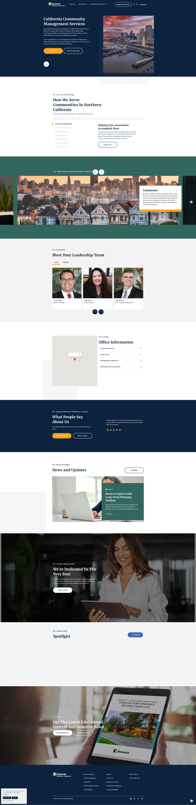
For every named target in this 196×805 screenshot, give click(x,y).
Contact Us (109, 778)
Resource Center (89, 774)
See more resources (83, 733)
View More (134, 470)
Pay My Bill (87, 782)
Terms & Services (134, 778)
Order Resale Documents (91, 786)
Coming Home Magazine (113, 786)
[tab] (75, 124)
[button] (8, 801)
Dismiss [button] (14, 797)
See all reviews (62, 436)
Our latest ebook (61, 733)
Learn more (6, 794)
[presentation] (95, 172)
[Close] (79, 354)
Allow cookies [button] (7, 797)
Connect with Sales (73, 51)
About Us (72, 4)
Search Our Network (90, 778)
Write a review (82, 436)
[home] (57, 4)
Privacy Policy (133, 774)
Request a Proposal (123, 4)
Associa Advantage (112, 789)
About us (53, 50)
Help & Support (88, 789)
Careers (108, 774)
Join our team (62, 590)
